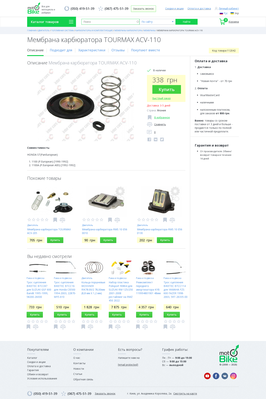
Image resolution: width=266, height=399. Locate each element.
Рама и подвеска (35, 278)
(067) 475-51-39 (116, 8)
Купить (167, 89)
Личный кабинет (229, 8)
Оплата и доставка (199, 8)
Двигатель (32, 225)
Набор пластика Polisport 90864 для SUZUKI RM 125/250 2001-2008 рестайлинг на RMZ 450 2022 (121, 291)
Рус (226, 13)
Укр (237, 13)
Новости (78, 368)
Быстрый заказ (161, 98)
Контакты (79, 363)
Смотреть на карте (185, 393)
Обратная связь (83, 379)
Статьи (77, 374)
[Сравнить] (62, 220)
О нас (76, 357)
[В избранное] (55, 220)
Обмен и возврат (37, 374)
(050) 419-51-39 (82, 8)
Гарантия (33, 370)
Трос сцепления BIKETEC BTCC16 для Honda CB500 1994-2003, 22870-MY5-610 (65, 290)
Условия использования (42, 378)
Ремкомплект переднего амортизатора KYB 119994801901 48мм (148, 288)
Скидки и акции (174, 8)
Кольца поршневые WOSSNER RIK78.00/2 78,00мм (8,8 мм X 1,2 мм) (93, 288)
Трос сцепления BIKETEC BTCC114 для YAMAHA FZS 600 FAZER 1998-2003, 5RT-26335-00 (175, 290)
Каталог (32, 357)
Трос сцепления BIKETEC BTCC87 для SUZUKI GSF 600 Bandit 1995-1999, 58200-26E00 (39, 290)
